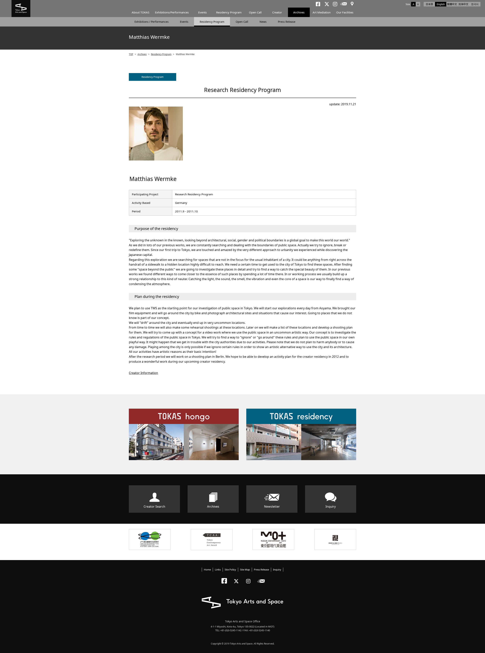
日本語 (429, 4)
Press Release (286, 21)
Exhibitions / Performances (152, 21)
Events (202, 12)
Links (218, 569)
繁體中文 (452, 4)
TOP (131, 54)
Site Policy (230, 569)
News (263, 21)
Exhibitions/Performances (172, 12)
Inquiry (330, 506)
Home (207, 569)
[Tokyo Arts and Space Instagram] (249, 578)
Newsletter (272, 506)
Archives (298, 12)
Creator (277, 12)
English (441, 4)
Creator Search (154, 506)
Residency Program (229, 12)
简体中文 (463, 4)
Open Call (255, 12)
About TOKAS (140, 12)
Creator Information (143, 373)
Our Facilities (344, 12)
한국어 (475, 4)
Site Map (245, 569)
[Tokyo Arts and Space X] (237, 578)
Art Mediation (322, 12)
